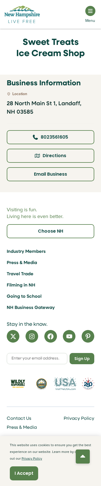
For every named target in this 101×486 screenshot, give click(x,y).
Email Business (50, 174)
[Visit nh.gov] (41, 384)
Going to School (24, 296)
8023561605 (54, 137)
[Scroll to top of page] (83, 457)
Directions (54, 155)
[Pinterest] (88, 336)
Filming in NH (21, 285)
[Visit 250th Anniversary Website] (88, 384)
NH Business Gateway (31, 308)
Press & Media (22, 263)
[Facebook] (50, 336)
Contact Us (19, 418)
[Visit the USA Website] (65, 384)
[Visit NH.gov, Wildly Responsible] (18, 383)
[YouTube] (69, 336)
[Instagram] (32, 336)
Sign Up (82, 358)
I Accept (24, 473)
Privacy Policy (79, 418)
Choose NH (50, 231)
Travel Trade (20, 274)
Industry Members (26, 251)
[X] (13, 336)
